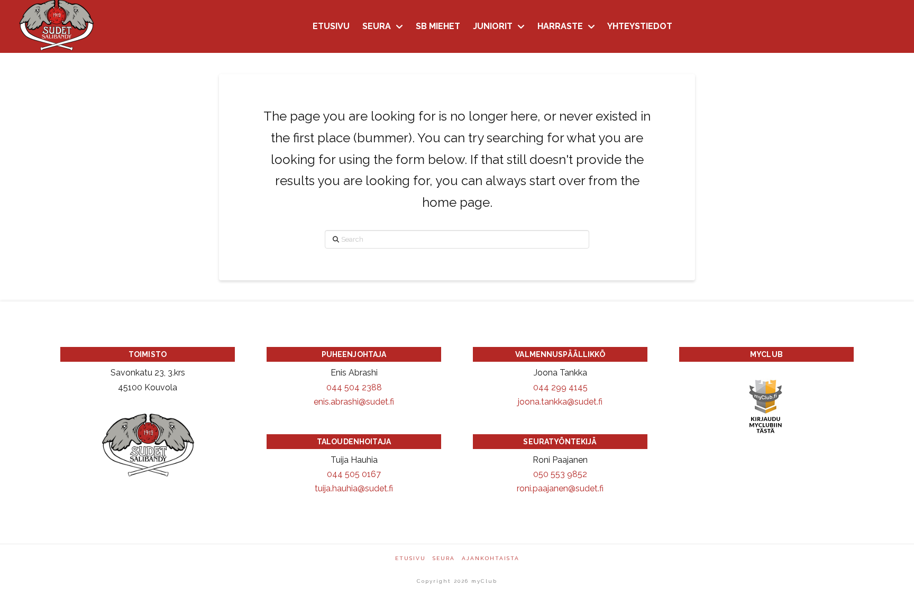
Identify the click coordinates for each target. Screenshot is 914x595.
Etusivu (410, 558)
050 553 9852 (560, 474)
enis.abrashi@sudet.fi (354, 402)
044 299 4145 (560, 387)
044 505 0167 (354, 474)
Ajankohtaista (490, 558)
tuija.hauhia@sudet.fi (354, 488)
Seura (444, 558)
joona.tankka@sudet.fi (560, 402)
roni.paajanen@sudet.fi (560, 488)
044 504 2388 (354, 387)
